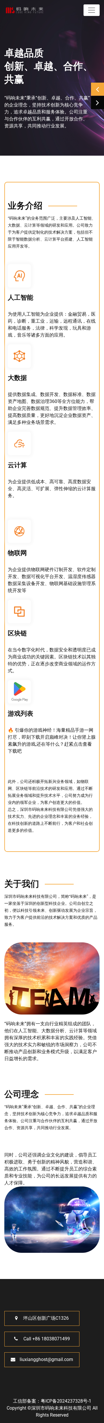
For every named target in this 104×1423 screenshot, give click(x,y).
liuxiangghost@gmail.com (46, 1359)
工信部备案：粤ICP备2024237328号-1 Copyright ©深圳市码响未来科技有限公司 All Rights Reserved (52, 1408)
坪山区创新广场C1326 (45, 1318)
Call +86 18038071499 (46, 1339)
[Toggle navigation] (91, 10)
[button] (97, 89)
